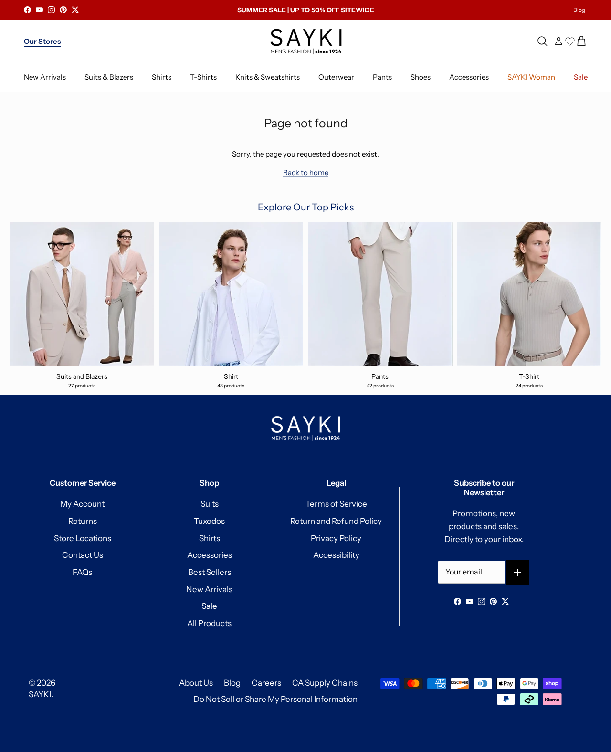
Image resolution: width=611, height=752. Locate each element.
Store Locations (82, 538)
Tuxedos (209, 521)
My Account (82, 504)
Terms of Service (336, 504)
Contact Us (82, 555)
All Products (209, 623)
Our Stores (42, 41)
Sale (209, 606)
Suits (209, 504)
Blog (579, 9)
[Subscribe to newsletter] (517, 572)
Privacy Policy (336, 538)
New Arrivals (209, 589)
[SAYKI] (306, 41)
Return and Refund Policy (336, 521)
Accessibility (336, 555)
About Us (196, 683)
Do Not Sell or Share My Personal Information (275, 699)
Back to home (305, 172)
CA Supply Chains (325, 683)
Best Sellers (209, 572)
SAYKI (40, 694)
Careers (266, 683)
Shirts (209, 538)
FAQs (82, 572)
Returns (82, 521)
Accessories (209, 555)
